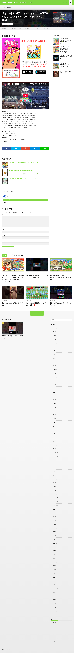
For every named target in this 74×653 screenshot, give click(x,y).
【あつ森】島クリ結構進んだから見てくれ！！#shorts (23, 178)
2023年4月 (55, 482)
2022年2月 (55, 535)
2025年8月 (55, 377)
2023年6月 (55, 475)
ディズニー (55, 622)
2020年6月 (55, 611)
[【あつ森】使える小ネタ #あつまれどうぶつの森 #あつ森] (56, 58)
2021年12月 (55, 543)
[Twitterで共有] (16, 148)
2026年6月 (55, 339)
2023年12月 (55, 452)
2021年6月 (55, 565)
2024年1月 (55, 448)
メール (3, 235)
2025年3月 (55, 396)
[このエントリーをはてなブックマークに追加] (35, 148)
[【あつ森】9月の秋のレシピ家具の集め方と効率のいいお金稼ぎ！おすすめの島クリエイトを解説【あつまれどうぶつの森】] (56, 49)
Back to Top (37, 314)
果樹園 (54, 641)
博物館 (54, 634)
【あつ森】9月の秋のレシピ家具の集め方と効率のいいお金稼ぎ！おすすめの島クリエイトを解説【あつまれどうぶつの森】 (66, 49)
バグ (54, 626)
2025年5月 (55, 388)
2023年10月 (55, 460)
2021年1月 (55, 584)
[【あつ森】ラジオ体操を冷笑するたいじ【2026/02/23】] (5, 165)
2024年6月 (55, 430)
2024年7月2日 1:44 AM (8, 199)
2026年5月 (55, 343)
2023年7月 (55, 471)
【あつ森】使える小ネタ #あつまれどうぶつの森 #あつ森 (66, 57)
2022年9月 (55, 509)
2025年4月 (55, 392)
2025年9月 (55, 373)
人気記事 (9, 7)
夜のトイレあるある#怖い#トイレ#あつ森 (13, 304)
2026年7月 (55, 335)
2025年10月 (55, 369)
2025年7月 (55, 380)
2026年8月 (55, 331)
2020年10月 (55, 596)
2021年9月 (55, 554)
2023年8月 (55, 467)
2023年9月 (55, 463)
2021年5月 (55, 569)
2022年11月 (55, 501)
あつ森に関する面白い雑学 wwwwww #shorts (21, 170)
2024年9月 (55, 418)
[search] (71, 320)
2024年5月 (55, 433)
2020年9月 (55, 599)
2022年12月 (55, 497)
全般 (4, 338)
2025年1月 (55, 403)
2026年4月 (55, 346)
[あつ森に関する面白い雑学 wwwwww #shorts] (5, 172)
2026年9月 (55, 328)
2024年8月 (55, 422)
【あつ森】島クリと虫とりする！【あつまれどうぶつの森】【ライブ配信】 (65, 65)
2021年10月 (55, 550)
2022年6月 (55, 520)
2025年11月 (55, 365)
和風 (54, 637)
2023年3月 (55, 486)
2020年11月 (55, 592)
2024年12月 (55, 407)
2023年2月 (55, 490)
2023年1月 (55, 494)
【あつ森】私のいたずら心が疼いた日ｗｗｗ (60, 304)
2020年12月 (55, 588)
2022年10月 (55, 505)
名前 (3, 229)
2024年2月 (55, 445)
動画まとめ (13, 649)
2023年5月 (55, 479)
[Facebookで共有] (6, 148)
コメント (4, 214)
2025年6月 (55, 384)
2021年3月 (55, 577)
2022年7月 (55, 516)
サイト (3, 241)
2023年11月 (55, 456)
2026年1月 (55, 358)
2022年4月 (55, 528)
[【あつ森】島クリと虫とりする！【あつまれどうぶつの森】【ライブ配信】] (56, 66)
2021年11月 (55, 547)
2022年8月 (55, 513)
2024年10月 (55, 414)
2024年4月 (55, 437)
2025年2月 (55, 399)
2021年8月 (55, 558)
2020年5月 (55, 614)
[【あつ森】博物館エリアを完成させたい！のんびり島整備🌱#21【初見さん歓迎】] (56, 41)
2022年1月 (55, 539)
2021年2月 (55, 581)
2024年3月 (55, 441)
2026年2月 (55, 354)
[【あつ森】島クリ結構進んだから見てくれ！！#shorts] (5, 181)
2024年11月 (55, 411)
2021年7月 (55, 562)
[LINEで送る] (44, 148)
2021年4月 (55, 573)
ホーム (3, 7)
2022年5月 (55, 524)
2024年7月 (55, 426)
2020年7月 (55, 607)
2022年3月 (55, 531)
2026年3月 (55, 350)
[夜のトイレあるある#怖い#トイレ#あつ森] (56, 74)
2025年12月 (55, 362)
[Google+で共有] (25, 148)
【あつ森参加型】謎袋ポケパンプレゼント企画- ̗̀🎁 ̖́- (36, 304)
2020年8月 (55, 603)
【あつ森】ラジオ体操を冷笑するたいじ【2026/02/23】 (23, 162)
